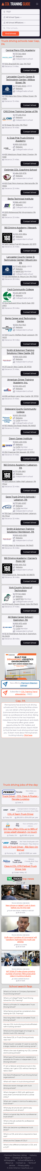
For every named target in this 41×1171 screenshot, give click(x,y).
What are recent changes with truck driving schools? (17, 1087)
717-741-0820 (20, 594)
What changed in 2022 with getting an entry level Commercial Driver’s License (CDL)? (18, 1094)
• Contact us (20, 1163)
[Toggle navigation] (37, 4)
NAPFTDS (20, 272)
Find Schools (10, 34)
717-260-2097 (20, 503)
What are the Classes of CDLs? (15, 1141)
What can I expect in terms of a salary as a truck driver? (19, 1102)
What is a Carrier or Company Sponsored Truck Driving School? (19, 992)
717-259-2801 (20, 471)
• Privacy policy (23, 1165)
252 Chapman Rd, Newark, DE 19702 (19, 452)
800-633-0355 (21, 357)
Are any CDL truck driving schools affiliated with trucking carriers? (20, 1025)
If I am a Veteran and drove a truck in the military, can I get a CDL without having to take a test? (19, 1068)
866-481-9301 (20, 202)
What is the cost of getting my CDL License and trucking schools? (20, 1051)
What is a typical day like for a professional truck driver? (19, 1115)
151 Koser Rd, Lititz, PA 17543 (15, 125)
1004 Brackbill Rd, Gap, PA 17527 (17, 64)
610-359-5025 (20, 415)
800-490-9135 (21, 442)
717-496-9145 (20, 115)
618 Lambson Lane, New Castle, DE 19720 (21, 396)
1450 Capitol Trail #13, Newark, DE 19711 (20, 244)
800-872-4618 (21, 624)
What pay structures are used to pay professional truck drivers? (17, 1109)
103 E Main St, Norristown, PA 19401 (18, 545)
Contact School (29, 70)
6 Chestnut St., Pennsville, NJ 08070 (19, 575)
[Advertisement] (20, 760)
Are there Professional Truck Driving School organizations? (20, 1076)
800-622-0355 (21, 535)
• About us (9, 1163)
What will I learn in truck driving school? (19, 1082)
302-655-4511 (20, 386)
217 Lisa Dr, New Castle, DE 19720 (18, 367)
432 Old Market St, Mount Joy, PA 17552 (20, 277)
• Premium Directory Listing (15, 1155)
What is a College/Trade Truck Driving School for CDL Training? (18, 999)
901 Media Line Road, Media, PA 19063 (20, 426)
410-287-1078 (20, 293)
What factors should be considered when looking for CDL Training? (19, 1012)
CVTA (18, 421)
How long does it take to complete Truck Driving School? (19, 1019)
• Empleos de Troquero (21, 1158)
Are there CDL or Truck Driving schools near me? (18, 1038)
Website (19, 56)
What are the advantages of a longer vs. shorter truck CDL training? (18, 1032)
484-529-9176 (20, 173)
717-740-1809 (20, 54)
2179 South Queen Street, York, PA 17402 (21, 604)
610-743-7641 (20, 325)
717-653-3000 (20, 86)
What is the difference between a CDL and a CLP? (20, 1146)
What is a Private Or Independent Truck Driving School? (19, 1006)
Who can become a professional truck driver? (18, 1128)
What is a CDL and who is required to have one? (20, 1135)
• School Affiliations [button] (25, 1160)
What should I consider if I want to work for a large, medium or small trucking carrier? (20, 1045)
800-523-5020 (21, 144)
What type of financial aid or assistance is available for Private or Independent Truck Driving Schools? (19, 1059)
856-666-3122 (20, 565)
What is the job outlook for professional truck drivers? (18, 1122)
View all (19, 883)
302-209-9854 (21, 234)
